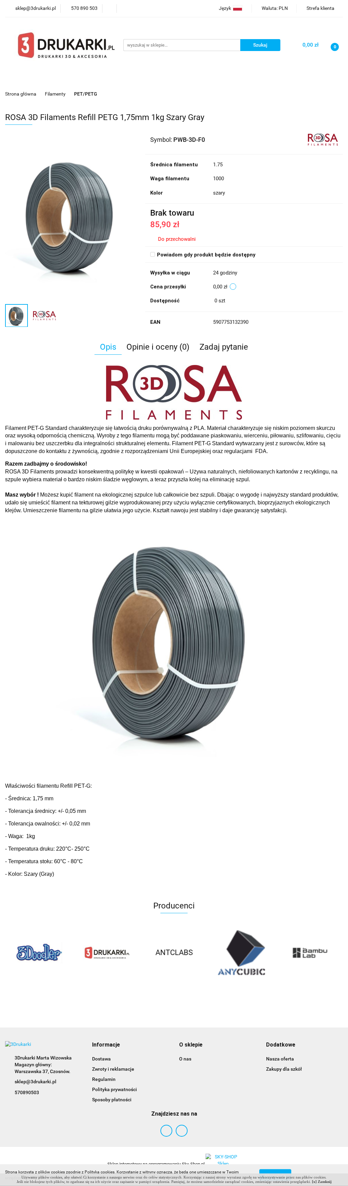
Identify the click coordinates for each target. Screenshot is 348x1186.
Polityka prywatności (114, 1089)
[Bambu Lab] (241, 952)
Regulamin (104, 1079)
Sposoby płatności (112, 1099)
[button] (106, 1045)
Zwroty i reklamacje (113, 1069)
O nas (185, 1059)
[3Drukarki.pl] (39, 952)
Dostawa (101, 1059)
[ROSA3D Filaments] (323, 139)
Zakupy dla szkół (284, 1069)
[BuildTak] (309, 952)
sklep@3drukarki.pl (35, 1081)
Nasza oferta (280, 1059)
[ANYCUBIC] (174, 952)
